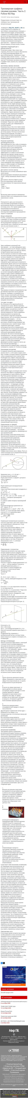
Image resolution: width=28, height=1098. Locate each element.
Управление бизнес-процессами (13, 1082)
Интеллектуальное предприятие (14, 1080)
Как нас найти (4, 1038)
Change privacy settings (13, 1042)
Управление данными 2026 (8, 1016)
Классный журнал (18, 1070)
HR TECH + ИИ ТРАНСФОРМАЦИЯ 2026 (13, 1021)
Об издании (14, 1036)
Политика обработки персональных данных (13, 1041)
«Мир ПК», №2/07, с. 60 (15, 28)
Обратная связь (21, 1036)
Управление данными (17, 1074)
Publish (6, 1070)
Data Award (6, 1074)
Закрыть (14, 1096)
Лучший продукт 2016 (7, 992)
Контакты (11, 1038)
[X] (4, 963)
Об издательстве (6, 1036)
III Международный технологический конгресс (14, 1001)
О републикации (19, 1038)
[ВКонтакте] (2, 963)
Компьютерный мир (14, 1064)
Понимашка (14, 1072)
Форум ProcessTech (6, 1011)
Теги (25, 1038)
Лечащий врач (20, 1068)
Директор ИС (8, 1068)
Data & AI (7, 1078)
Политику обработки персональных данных (15, 1094)
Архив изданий (13, 1039)
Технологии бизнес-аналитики (13, 1076)
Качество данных (17, 1078)
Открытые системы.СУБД (14, 1066)
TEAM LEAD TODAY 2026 (8, 1006)
